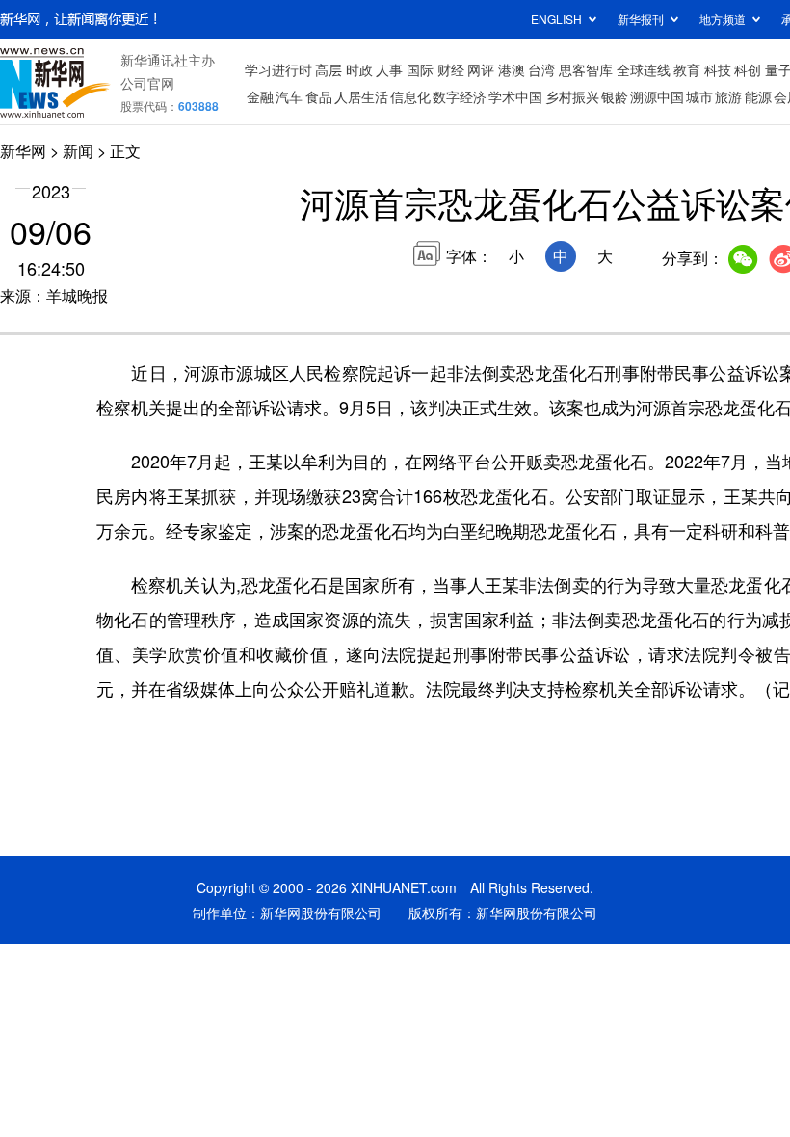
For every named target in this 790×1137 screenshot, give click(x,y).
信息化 (410, 96)
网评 (480, 69)
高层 (328, 69)
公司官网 (147, 83)
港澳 (511, 69)
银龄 (614, 96)
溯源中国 (657, 96)
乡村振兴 (572, 96)
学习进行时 (278, 69)
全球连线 (644, 69)
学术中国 (515, 96)
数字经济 (460, 96)
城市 (699, 96)
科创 (747, 69)
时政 (359, 69)
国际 (420, 69)
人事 (389, 69)
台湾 (541, 69)
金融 (260, 96)
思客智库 (586, 69)
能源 (758, 96)
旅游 (728, 96)
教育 (686, 69)
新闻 (78, 151)
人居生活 (361, 96)
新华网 (23, 151)
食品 (318, 96)
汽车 (289, 96)
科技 (717, 69)
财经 (450, 69)
